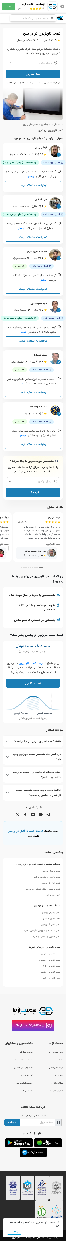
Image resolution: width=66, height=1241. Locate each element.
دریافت (12, 1122)
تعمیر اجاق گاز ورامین (50, 883)
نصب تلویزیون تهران (50, 954)
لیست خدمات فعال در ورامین (25, 831)
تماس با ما (59, 1075)
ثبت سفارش (33, 74)
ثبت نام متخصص (26, 1075)
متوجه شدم (14, 1231)
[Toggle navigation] (5, 18)
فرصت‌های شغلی (56, 1067)
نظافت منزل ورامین (51, 918)
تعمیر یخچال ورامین (51, 871)
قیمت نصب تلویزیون (31, 663)
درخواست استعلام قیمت (33, 185)
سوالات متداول (57, 1083)
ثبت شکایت (28, 1090)
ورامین (44, 124)
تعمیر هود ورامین (52, 895)
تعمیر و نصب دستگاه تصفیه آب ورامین (42, 889)
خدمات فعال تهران (25, 1052)
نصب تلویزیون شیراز (51, 978)
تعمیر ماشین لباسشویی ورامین (46, 877)
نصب (9, 6)
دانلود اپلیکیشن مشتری (23, 1067)
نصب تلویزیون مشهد (50, 972)
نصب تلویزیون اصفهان (49, 960)
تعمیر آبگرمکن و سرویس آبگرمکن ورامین (42, 930)
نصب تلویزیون (30, 124)
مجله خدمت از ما (56, 1052)
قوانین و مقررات (56, 1090)
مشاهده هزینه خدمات (24, 1059)
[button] (40, 567)
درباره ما (60, 1059)
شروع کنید (33, 492)
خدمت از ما (57, 124)
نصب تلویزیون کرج (51, 966)
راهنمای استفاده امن (24, 1083)
